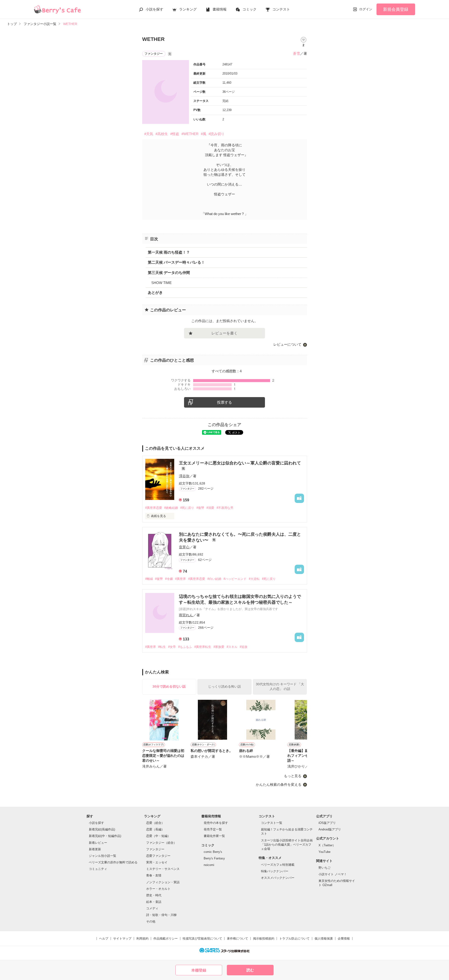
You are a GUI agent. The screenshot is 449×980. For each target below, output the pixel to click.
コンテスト (281, 9)
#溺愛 (210, 508)
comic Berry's (213, 852)
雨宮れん (186, 615)
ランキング (188, 9)
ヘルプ (103, 938)
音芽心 (184, 547)
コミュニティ (98, 869)
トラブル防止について (294, 938)
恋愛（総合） (155, 823)
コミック (250, 9)
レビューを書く (224, 333)
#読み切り (216, 134)
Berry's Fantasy (214, 858)
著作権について (237, 938)
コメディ (152, 908)
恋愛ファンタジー (158, 856)
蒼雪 (296, 53)
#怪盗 (174, 134)
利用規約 (142, 938)
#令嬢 (169, 579)
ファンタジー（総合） (161, 842)
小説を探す (154, 9)
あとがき (155, 292)
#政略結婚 (171, 508)
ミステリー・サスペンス (163, 869)
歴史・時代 (153, 895)
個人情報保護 (324, 938)
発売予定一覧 (213, 829)
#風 (203, 134)
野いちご (325, 867)
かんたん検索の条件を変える (278, 784)
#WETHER (190, 134)
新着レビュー (98, 842)
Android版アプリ (330, 829)
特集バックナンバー (274, 871)
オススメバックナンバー (277, 877)
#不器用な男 (225, 508)
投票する (224, 402)
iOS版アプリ (327, 823)
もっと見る (292, 776)
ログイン (365, 9)
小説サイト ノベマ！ (333, 874)
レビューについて (287, 344)
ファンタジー (155, 849)
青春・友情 (153, 875)
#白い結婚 (214, 579)
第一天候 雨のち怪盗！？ (169, 252)
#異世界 (180, 579)
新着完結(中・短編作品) (105, 836)
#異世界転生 (202, 647)
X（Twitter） (327, 845)
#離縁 (149, 579)
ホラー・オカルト (158, 888)
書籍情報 (220, 9)
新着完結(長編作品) (102, 829)
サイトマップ (122, 938)
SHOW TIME (161, 283)
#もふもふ (185, 647)
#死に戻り (187, 508)
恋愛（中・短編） (158, 836)
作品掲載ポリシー (165, 938)
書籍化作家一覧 (214, 836)
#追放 (243, 647)
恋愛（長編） (155, 829)
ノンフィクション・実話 (163, 882)
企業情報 (344, 938)
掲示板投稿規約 (263, 938)
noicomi (209, 865)
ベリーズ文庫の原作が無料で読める (113, 862)
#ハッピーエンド (235, 579)
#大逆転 (254, 579)
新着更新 (95, 849)
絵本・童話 (153, 902)
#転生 (162, 647)
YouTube (324, 852)
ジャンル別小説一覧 (102, 856)
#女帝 (172, 647)
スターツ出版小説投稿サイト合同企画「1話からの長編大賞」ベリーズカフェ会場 (287, 845)
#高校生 (162, 134)
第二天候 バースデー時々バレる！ (176, 262)
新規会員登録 (395, 9)
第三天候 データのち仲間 (169, 273)
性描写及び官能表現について (202, 938)
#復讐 (200, 508)
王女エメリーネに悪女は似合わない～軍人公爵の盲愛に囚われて (240, 463)
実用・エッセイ (156, 862)
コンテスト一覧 (271, 823)
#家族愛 (219, 647)
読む (250, 970)
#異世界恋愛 (153, 508)
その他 (150, 921)
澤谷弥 (184, 476)
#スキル (232, 647)
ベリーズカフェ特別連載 (277, 864)
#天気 (148, 134)
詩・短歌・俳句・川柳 (161, 915)
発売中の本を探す (216, 823)
